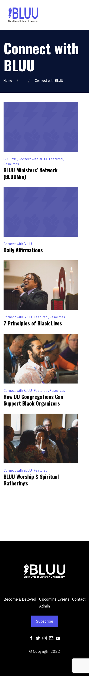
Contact (79, 599)
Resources (11, 164)
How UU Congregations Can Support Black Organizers (33, 400)
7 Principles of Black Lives (33, 323)
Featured (56, 159)
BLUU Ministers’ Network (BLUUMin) (30, 173)
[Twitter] (38, 637)
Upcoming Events (54, 599)
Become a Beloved (20, 599)
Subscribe (44, 621)
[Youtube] (58, 637)
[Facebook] (31, 637)
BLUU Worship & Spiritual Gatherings (31, 479)
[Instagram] (44, 637)
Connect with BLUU (33, 159)
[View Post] (41, 126)
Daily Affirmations (23, 250)
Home (8, 80)
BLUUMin (10, 159)
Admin (44, 606)
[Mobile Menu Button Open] (83, 15)
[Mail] (51, 637)
